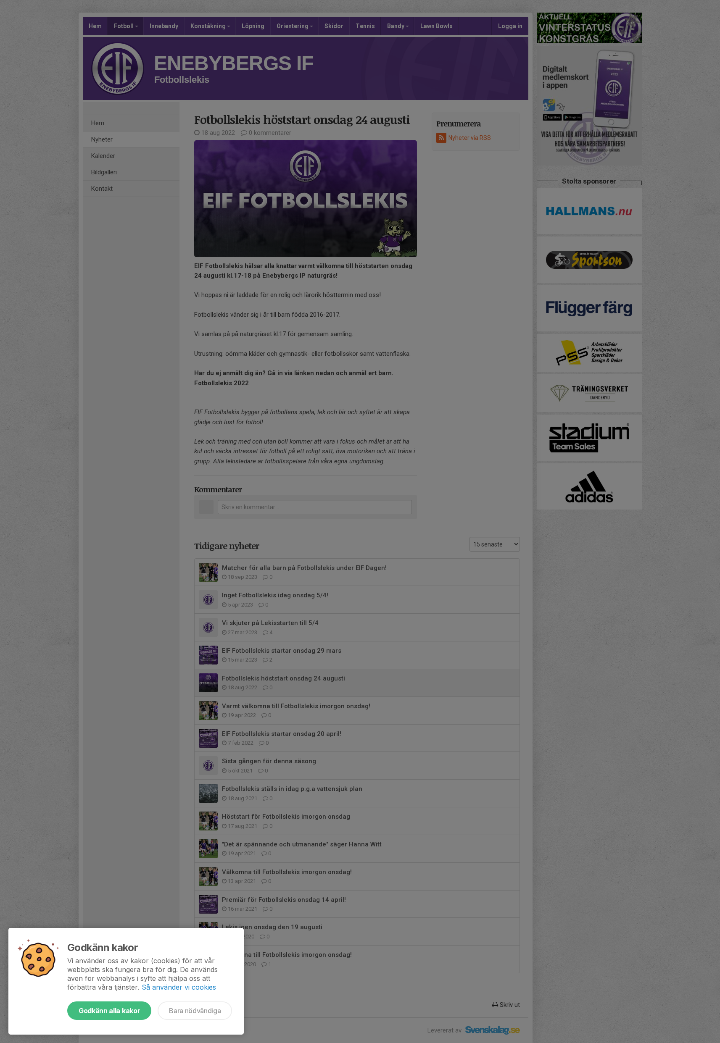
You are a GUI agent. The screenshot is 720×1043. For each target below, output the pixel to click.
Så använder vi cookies (179, 987)
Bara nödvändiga (195, 1010)
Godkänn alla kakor (109, 1010)
